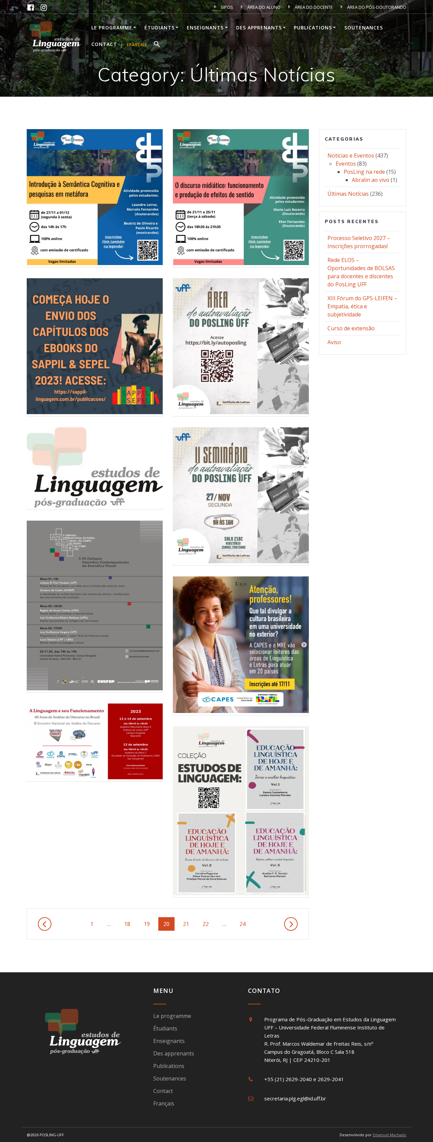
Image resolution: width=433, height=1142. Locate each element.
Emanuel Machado (389, 1134)
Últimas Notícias (348, 193)
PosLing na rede (364, 171)
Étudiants (159, 27)
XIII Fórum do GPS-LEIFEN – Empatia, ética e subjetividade (362, 306)
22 (208, 924)
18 (129, 924)
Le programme (111, 27)
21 (188, 924)
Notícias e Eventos (350, 155)
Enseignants (205, 27)
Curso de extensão (351, 328)
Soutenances (363, 27)
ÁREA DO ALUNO (263, 7)
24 (245, 924)
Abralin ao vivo (370, 180)
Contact (104, 44)
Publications (313, 27)
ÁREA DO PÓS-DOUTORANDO (376, 7)
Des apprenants (259, 27)
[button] (157, 45)
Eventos (346, 163)
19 (149, 924)
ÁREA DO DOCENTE (313, 7)
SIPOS (226, 7)
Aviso (334, 342)
